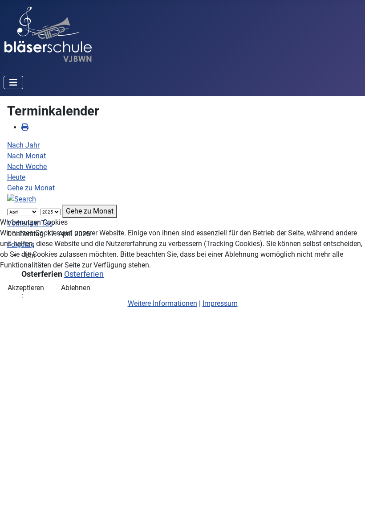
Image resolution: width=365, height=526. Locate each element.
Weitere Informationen (162, 303)
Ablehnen (75, 288)
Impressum (220, 303)
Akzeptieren (26, 288)
